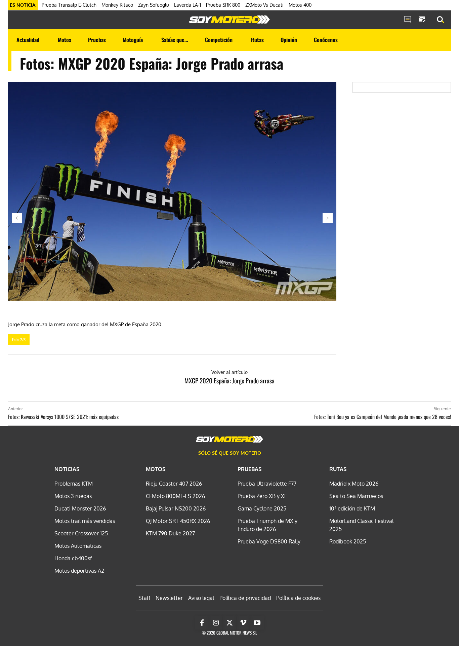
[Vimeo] (243, 623)
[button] (440, 20)
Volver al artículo (229, 372)
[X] (229, 623)
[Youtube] (257, 623)
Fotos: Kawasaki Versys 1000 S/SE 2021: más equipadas (63, 417)
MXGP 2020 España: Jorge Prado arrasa (229, 380)
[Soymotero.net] (229, 19)
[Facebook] (202, 623)
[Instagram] (215, 623)
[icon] (407, 19)
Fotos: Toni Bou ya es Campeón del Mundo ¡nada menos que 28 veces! (382, 417)
